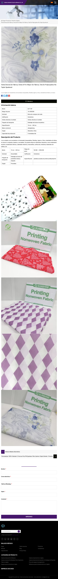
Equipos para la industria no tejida (9, 564)
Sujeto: (3, 491)
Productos (8, 20)
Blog (21, 548)
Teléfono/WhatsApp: (6, 484)
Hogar (4, 20)
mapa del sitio (4, 550)
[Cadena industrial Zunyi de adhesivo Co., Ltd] (8, 526)
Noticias (3, 548)
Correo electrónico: (6, 476)
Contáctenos (41, 548)
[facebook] (2, 539)
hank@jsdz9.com (45, 577)
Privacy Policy (23, 550)
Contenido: (4, 499)
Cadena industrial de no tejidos (36, 558)
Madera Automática (15, 451)
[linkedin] (5, 539)
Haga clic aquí (15, 534)
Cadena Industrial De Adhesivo (8, 558)
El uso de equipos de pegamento (36, 562)
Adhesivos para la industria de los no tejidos (39, 564)
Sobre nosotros (23, 546)
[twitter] (8, 539)
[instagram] (14, 539)
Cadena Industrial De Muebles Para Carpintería (12, 560)
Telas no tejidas (15, 20)
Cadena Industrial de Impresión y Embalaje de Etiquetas (42, 560)
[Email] (19, 531)
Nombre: (3, 469)
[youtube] (11, 539)
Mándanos (30, 101)
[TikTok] (17, 539)
